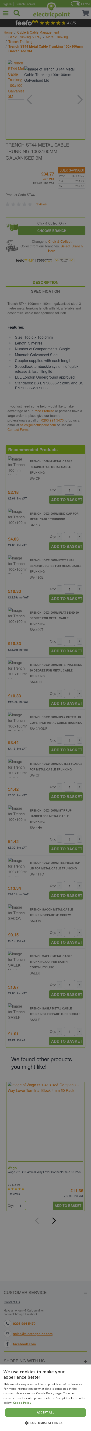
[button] (45, 1423)
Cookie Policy (22, 1403)
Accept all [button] (45, 1412)
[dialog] (45, 1397)
